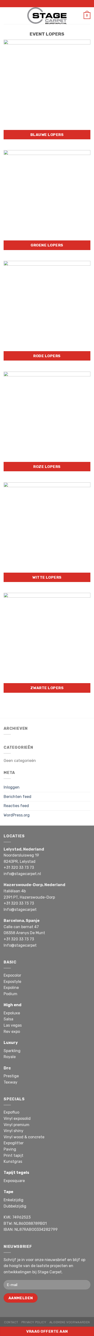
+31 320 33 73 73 (19, 867)
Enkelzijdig (13, 1200)
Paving (10, 1149)
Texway (10, 1082)
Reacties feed (16, 805)
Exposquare (14, 1180)
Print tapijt (13, 1155)
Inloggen (12, 787)
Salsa (8, 1019)
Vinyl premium (16, 1124)
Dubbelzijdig (15, 1206)
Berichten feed (17, 796)
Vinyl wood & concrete (24, 1137)
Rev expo (12, 1031)
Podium (10, 994)
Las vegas (13, 1025)
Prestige (11, 1076)
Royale (10, 1056)
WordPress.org (17, 815)
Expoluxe (12, 1013)
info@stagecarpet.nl (22, 873)
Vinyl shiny (13, 1130)
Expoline (11, 987)
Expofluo (11, 1112)
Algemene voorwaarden (69, 1322)
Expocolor (12, 975)
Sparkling (12, 1050)
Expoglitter (14, 1143)
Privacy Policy (33, 1322)
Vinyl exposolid (17, 1118)
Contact (11, 1322)
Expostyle (12, 981)
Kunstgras (13, 1161)
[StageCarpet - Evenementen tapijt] (47, 15)
